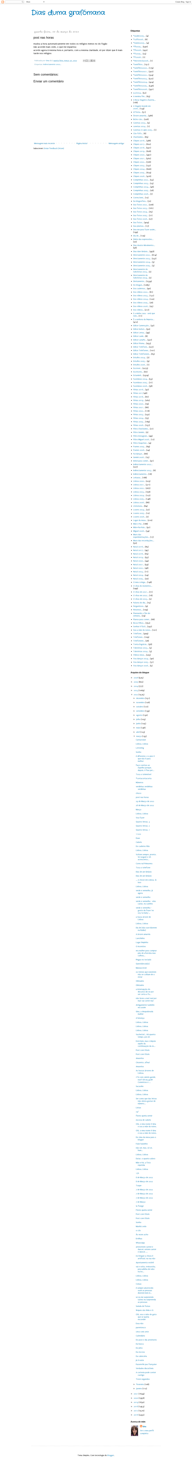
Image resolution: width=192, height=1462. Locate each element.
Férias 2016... (139, 389)
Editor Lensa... (139, 332)
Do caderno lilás (143, 846)
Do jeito (139, 1348)
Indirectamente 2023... (143, 470)
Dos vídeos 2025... (141, 302)
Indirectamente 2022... (52, 64)
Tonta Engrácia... (140, 644)
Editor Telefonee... (141, 350)
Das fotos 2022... (140, 205)
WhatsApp (140, 1243)
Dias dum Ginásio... (141, 251)
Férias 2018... (139, 397)
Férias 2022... (139, 411)
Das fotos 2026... (141, 219)
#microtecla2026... (141, 61)
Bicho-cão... (138, 119)
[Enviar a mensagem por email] (84, 60)
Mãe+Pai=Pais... (139, 527)
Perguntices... (139, 606)
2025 (136, 682)
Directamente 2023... (142, 258)
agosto (139, 715)
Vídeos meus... (139, 655)
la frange (140, 1206)
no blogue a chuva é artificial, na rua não (145, 1257)
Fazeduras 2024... (141, 379)
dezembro (140, 698)
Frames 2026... (139, 450)
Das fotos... (138, 222)
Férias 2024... (139, 418)
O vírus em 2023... (141, 599)
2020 (136, 1398)
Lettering (140, 748)
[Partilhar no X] (89, 60)
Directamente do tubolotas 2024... (141, 276)
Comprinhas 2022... (141, 180)
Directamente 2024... (142, 262)
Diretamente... (139, 281)
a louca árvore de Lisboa (143, 918)
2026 (136, 678)
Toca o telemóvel (143, 774)
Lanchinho (140, 938)
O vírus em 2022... (141, 595)
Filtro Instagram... (140, 436)
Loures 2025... (139, 513)
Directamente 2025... (142, 265)
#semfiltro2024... (140, 82)
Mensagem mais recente (44, 143)
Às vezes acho (142, 1234)
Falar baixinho (142, 1144)
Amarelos (140, 1058)
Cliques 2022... (139, 162)
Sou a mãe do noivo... (142, 630)
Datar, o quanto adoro (145, 1158)
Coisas (138, 1284)
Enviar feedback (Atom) (54, 148)
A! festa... (137, 112)
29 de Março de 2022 (145, 801)
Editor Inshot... (139, 329)
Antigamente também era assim (145, 1006)
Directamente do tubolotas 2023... (140, 270)
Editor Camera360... (141, 325)
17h (137, 1173)
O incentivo (141, 946)
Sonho (138, 752)
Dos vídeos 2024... (141, 299)
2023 (136, 690)
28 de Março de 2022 (145, 805)
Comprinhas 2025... (141, 190)
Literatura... (138, 506)
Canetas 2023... (140, 123)
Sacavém (139, 1086)
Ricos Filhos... (139, 623)
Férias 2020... (139, 404)
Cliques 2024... (139, 169)
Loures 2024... (139, 510)
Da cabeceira (141, 1356)
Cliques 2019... (139, 151)
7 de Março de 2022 (144, 1189)
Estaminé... (137, 375)
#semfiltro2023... (140, 78)
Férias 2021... (139, 407)
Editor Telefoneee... (142, 354)
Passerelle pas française (146, 1364)
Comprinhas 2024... (141, 187)
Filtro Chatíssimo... (141, 429)
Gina (144, 1426)
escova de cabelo (143, 1120)
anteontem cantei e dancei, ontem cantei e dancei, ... (146, 1249)
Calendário (140, 1336)
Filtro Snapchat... (140, 443)
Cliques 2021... (139, 158)
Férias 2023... (139, 414)
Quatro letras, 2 (143, 826)
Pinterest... (138, 610)
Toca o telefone (143, 867)
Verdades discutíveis (144, 1368)
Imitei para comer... (141, 461)
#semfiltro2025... (140, 86)
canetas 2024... (140, 126)
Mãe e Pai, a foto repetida (143, 1163)
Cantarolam (141, 740)
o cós (138, 1230)
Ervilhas (139, 1238)
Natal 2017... (138, 550)
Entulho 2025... (139, 361)
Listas (138, 1107)
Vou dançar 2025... (141, 662)
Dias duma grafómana (68, 13)
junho (138, 723)
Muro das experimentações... (141, 535)
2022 (136, 694)
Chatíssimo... (138, 137)
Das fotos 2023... (140, 208)
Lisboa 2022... (139, 488)
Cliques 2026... (139, 176)
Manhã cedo (141, 1226)
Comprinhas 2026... (141, 194)
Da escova (140, 1352)
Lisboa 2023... (139, 492)
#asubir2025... (139, 36)
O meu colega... (140, 582)
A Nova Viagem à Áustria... (144, 100)
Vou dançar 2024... (141, 658)
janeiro (139, 1388)
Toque (138, 1185)
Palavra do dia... (140, 602)
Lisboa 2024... (139, 495)
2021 (136, 1394)
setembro (140, 711)
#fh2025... (137, 46)
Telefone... (138, 633)
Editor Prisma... (139, 343)
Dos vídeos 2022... (141, 292)
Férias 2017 (138, 393)
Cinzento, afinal (143, 1062)
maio (138, 728)
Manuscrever (141, 968)
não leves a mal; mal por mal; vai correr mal (146, 999)
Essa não (139, 1323)
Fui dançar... (138, 454)
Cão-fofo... (138, 133)
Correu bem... (139, 197)
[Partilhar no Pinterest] (94, 60)
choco (138, 793)
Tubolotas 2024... (141, 651)
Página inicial (81, 143)
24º (137, 1112)
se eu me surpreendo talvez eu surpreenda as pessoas (146, 1299)
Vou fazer (140, 818)
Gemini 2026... (139, 457)
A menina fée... (139, 96)
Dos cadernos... (140, 288)
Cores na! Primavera (144, 863)
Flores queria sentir (144, 1210)
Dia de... (136, 236)
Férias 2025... (139, 422)
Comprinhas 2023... (141, 183)
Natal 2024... (138, 575)
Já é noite (140, 1360)
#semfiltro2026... (140, 89)
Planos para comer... (142, 619)
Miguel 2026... (139, 531)
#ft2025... (137, 54)
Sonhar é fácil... (140, 626)
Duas (138, 838)
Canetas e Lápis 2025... (143, 130)
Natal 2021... (138, 564)
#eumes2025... (139, 43)
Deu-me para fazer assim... (144, 229)
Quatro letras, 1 (143, 830)
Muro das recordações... (143, 540)
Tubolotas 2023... (141, 648)
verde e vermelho (143, 897)
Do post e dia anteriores (146, 1340)
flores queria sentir (144, 1116)
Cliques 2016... (139, 140)
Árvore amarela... (140, 115)
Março (138, 809)
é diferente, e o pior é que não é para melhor (145, 758)
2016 (136, 1415)
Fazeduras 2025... (141, 382)
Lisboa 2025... (139, 499)
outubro (140, 706)
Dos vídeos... (138, 310)
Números (139, 782)
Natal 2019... (138, 557)
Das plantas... (139, 226)
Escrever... (137, 368)
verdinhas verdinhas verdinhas (144, 787)
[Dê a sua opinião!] (86, 60)
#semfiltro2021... (140, 71)
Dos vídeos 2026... (141, 306)
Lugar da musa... (140, 520)
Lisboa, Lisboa (142, 744)
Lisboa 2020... (139, 481)
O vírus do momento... (142, 586)
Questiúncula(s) (143, 964)
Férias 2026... (139, 425)
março (139, 736)
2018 (136, 1406)
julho (138, 719)
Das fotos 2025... (141, 215)
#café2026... (138, 39)
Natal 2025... (138, 579)
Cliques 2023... (139, 165)
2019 (136, 1402)
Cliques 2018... (139, 148)
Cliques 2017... (139, 144)
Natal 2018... (138, 554)
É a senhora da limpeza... (143, 319)
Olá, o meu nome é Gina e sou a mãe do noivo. (146, 1125)
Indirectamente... (140, 474)
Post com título (143, 1050)
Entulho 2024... (139, 357)
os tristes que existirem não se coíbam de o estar (146, 974)
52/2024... (137, 93)
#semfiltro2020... (140, 68)
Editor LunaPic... (140, 340)
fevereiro (140, 1384)
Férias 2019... (139, 400)
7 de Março (141, 1202)
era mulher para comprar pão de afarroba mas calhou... (146, 953)
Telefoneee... (139, 641)
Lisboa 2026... (139, 502)
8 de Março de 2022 (144, 1177)
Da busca (140, 1344)
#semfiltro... (138, 64)
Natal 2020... (138, 561)
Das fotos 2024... (141, 212)
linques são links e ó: (145, 1310)
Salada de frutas (143, 1306)
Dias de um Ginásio (144, 872)
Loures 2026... (139, 517)
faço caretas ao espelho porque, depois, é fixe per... (145, 767)
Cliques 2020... (139, 155)
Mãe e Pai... (138, 524)
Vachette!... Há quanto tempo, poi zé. (146, 1035)
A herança (140, 1018)
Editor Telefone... (141, 347)
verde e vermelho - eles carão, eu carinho (146, 902)
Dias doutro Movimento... (144, 245)
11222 (138, 834)
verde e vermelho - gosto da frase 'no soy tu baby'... (145, 910)
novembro (140, 702)
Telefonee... (138, 637)
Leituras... (137, 477)
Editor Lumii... (139, 336)
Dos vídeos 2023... (141, 295)
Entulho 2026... (139, 365)
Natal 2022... (138, 568)
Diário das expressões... (143, 239)
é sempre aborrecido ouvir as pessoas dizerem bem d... (144, 1290)
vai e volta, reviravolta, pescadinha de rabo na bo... (146, 1269)
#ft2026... (137, 57)
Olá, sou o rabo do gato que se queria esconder (146, 1317)
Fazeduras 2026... (141, 386)
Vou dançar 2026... (141, 665)
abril (138, 732)
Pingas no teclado (143, 959)
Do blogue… (138, 285)
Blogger (110, 1455)
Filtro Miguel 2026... (141, 439)
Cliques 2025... (139, 172)
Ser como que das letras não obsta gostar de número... (146, 1101)
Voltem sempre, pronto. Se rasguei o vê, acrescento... (146, 857)
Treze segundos (143, 1379)
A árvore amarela (143, 934)
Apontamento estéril (145, 1262)
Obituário (140, 981)
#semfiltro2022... (140, 75)
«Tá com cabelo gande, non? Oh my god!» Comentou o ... (146, 1079)
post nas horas (142, 797)
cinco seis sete (142, 1332)
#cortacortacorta (144, 778)
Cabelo (139, 842)
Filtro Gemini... (139, 432)
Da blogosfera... (140, 201)
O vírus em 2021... (141, 592)
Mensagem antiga (116, 143)
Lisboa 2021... (139, 484)
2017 (136, 1410)
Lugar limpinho (142, 942)
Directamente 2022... (142, 255)
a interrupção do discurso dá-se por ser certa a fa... (145, 991)
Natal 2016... (138, 547)
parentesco (141, 1327)
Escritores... (138, 372)
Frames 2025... (139, 446)
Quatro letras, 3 (143, 822)
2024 (136, 686)
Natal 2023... (138, 571)
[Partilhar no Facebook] (91, 60)
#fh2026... (137, 50)
